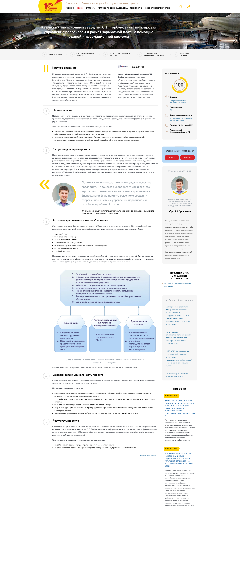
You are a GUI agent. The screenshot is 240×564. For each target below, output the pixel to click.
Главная (38, 18)
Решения (70, 8)
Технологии (136, 8)
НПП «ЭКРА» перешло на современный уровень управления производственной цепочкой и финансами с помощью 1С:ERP (179, 358)
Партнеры (90, 8)
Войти (172, 157)
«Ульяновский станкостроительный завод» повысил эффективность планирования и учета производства (178, 338)
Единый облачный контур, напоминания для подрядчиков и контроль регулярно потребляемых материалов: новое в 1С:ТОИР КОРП (179, 459)
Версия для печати (148, 455)
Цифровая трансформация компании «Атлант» (178, 375)
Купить (187, 157)
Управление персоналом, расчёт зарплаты (181, 119)
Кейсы (80, 8)
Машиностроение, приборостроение (178, 101)
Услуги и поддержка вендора (113, 8)
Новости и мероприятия (157, 8)
